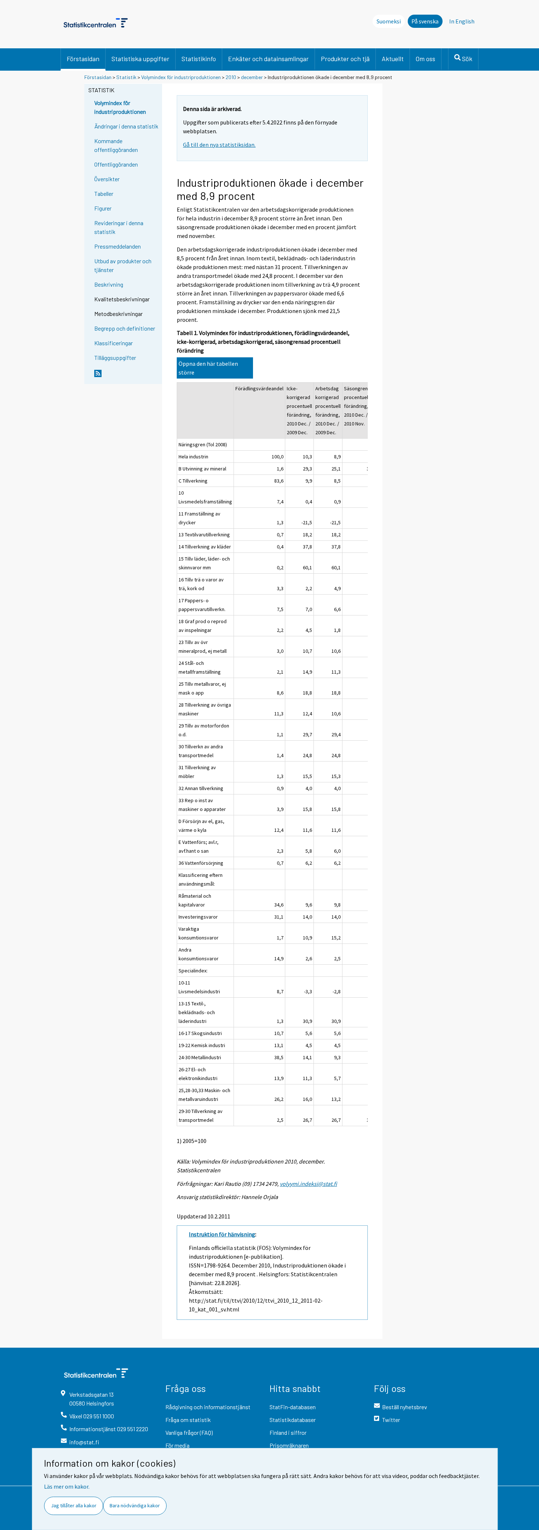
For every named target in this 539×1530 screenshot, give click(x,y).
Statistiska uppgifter (140, 59)
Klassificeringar (113, 342)
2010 (230, 77)
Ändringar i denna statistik (126, 126)
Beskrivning (108, 284)
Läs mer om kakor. (66, 1486)
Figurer (102, 208)
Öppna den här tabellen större (208, 368)
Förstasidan (83, 59)
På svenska (425, 21)
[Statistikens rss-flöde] (126, 376)
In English (461, 21)
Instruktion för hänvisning (222, 1234)
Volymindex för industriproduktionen (181, 77)
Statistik (126, 77)
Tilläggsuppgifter (115, 357)
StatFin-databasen (293, 1406)
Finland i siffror (288, 1432)
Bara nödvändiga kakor (135, 1505)
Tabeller (103, 193)
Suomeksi (389, 21)
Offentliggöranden (116, 164)
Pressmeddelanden (117, 246)
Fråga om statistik (188, 1419)
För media (177, 1445)
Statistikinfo (199, 59)
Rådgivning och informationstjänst (207, 1406)
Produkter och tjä (345, 59)
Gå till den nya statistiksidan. (219, 144)
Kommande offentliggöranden (116, 145)
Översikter (107, 178)
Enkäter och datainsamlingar (268, 59)
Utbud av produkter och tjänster (122, 265)
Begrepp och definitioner (124, 328)
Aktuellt (393, 59)
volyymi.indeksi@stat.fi (308, 1183)
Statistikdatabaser (293, 1419)
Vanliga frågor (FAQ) (189, 1432)
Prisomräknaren (289, 1445)
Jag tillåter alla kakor (73, 1505)
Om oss (425, 59)
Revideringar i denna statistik (118, 227)
